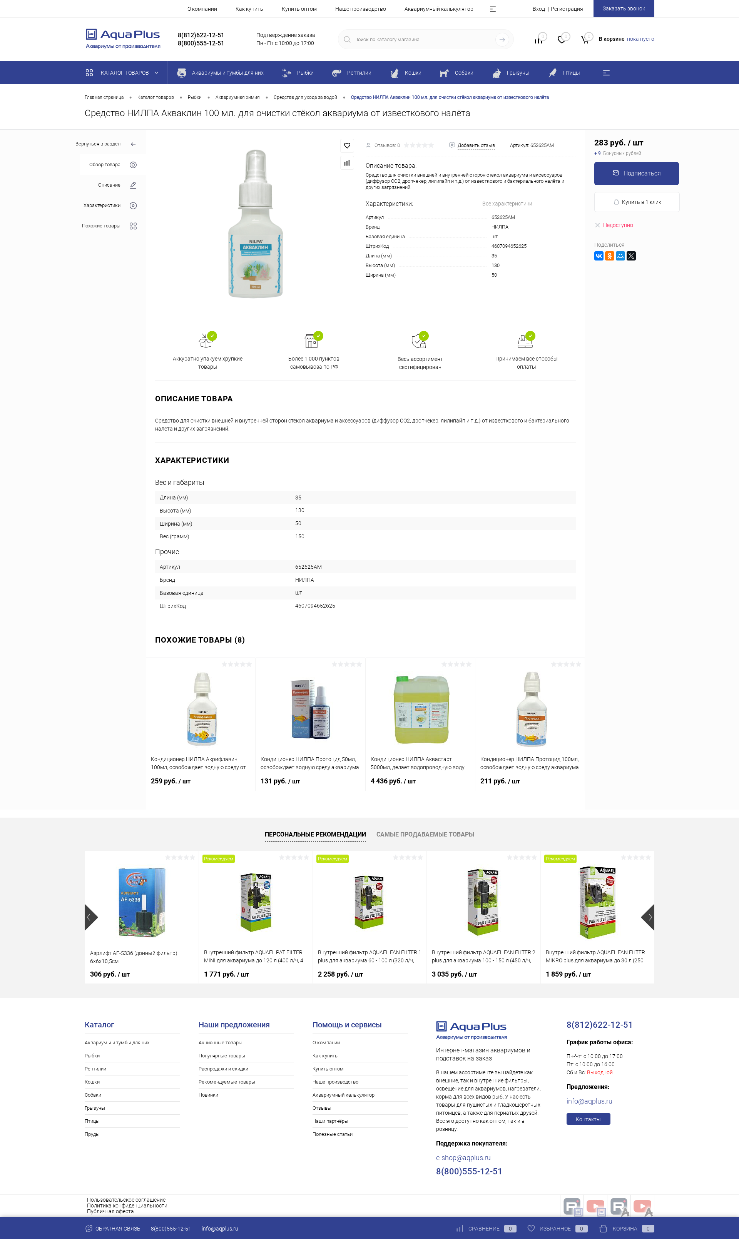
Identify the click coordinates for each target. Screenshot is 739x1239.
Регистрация (567, 9)
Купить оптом (299, 9)
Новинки (208, 1095)
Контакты (588, 1119)
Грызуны (95, 1108)
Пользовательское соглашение (126, 1200)
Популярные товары (222, 1056)
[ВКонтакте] (599, 255)
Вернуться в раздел (97, 144)
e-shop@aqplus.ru (463, 1158)
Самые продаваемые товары (425, 834)
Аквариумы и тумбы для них (117, 1042)
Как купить (249, 9)
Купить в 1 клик (641, 202)
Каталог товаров (125, 73)
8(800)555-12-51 (171, 1229)
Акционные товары (220, 1042)
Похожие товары (101, 226)
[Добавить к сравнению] (347, 163)
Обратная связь (117, 1229)
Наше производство (360, 9)
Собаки (93, 1095)
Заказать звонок (624, 8)
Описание (109, 185)
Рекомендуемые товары (227, 1082)
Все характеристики (507, 203)
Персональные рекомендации (315, 834)
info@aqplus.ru (589, 1101)
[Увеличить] (256, 225)
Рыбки (92, 1056)
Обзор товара (104, 164)
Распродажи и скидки (223, 1069)
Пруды (92, 1134)
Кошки (92, 1082)
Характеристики (102, 205)
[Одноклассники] (609, 255)
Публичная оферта (110, 1211)
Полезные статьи (333, 1134)
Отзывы (322, 1108)
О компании (202, 9)
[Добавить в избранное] (347, 146)
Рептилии (95, 1069)
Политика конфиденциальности (127, 1205)
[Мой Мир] (620, 255)
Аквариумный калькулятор (439, 9)
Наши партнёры (330, 1121)
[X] (631, 255)
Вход (539, 9)
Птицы (92, 1121)
